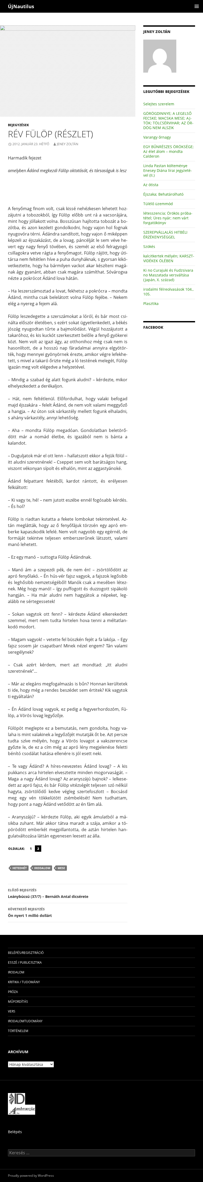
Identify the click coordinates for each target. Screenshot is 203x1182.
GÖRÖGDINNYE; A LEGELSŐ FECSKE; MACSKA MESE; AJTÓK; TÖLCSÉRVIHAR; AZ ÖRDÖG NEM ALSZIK (168, 120)
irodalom (42, 868)
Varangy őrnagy (157, 137)
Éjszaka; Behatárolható (163, 194)
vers (11, 1011)
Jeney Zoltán (67, 144)
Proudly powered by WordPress (31, 1175)
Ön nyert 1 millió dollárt (30, 912)
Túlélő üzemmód (158, 203)
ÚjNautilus (21, 6)
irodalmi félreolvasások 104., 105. (168, 291)
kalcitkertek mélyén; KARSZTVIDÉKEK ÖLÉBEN (168, 258)
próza (13, 992)
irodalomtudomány (25, 1021)
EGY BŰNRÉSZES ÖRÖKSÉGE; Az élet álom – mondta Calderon (168, 151)
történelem (18, 1031)
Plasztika (151, 303)
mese (61, 868)
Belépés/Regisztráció (26, 952)
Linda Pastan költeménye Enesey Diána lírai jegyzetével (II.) (167, 170)
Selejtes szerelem (158, 103)
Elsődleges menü (196, 6)
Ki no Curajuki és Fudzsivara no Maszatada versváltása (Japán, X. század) (168, 275)
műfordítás (18, 1001)
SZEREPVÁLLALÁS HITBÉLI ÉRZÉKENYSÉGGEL (165, 234)
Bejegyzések (18, 125)
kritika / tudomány (24, 982)
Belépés (15, 1131)
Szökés (149, 246)
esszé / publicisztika (25, 962)
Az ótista (150, 184)
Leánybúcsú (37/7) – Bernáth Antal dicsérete (48, 893)
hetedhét (19, 868)
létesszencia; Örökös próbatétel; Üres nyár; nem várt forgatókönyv (167, 218)
